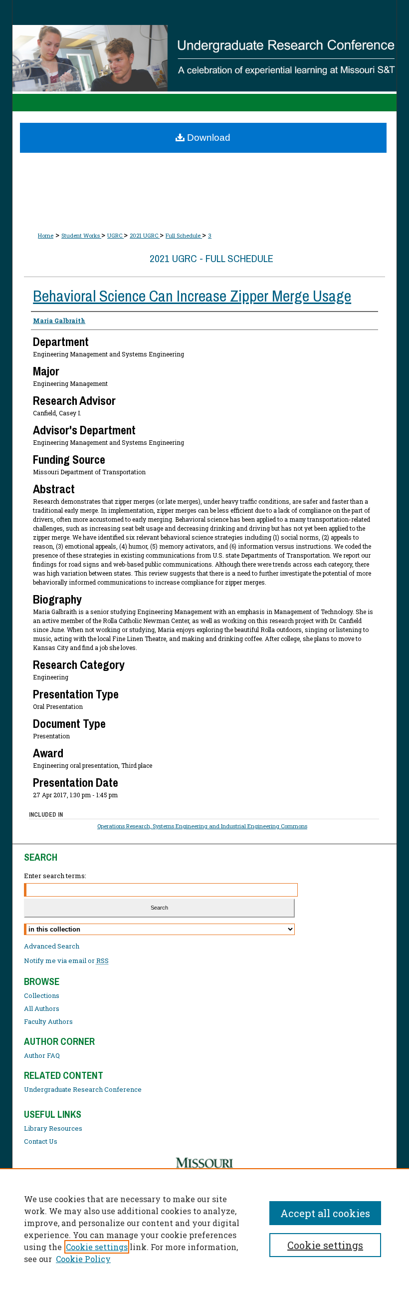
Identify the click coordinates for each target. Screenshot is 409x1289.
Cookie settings (97, 1247)
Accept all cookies (325, 1213)
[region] (204, 1228)
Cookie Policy (83, 1259)
